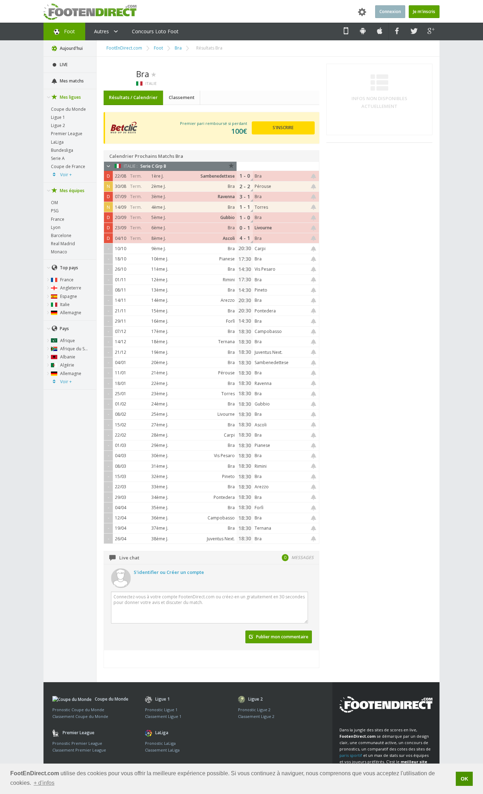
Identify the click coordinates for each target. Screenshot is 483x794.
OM (54, 203)
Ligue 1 (58, 117)
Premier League (66, 134)
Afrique (67, 341)
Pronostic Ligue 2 (254, 709)
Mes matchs (71, 81)
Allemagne (70, 313)
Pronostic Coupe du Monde (78, 709)
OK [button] (464, 779)
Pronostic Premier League (77, 743)
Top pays (68, 268)
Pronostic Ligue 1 (161, 709)
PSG (55, 211)
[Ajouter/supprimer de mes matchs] (313, 176)
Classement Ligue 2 (256, 716)
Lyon (55, 227)
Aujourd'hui (71, 48)
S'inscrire (283, 128)
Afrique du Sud (74, 349)
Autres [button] (102, 31)
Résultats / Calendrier (133, 97)
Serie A (58, 158)
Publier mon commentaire (281, 637)
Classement (181, 97)
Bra (178, 48)
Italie (64, 304)
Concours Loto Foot (155, 31)
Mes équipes (72, 191)
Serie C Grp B (153, 166)
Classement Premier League (79, 750)
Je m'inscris (424, 11)
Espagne (68, 296)
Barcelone (61, 235)
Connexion (390, 11)
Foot (69, 31)
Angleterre (70, 288)
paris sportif (350, 755)
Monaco (59, 252)
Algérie (66, 365)
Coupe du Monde (68, 109)
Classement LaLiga (162, 750)
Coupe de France (68, 166)
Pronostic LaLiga (160, 743)
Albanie (67, 357)
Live (63, 65)
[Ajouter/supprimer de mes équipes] (153, 74)
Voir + (65, 175)
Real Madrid (63, 244)
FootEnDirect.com (124, 48)
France (57, 219)
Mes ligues (70, 97)
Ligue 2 (58, 125)
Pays (64, 329)
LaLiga (57, 142)
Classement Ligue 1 (163, 716)
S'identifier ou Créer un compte (169, 572)
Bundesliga (62, 150)
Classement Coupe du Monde (80, 716)
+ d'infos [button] (44, 783)
